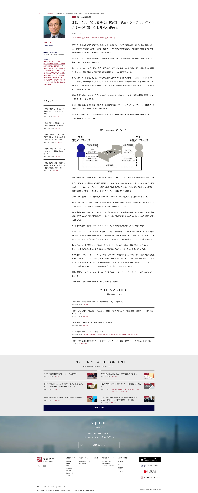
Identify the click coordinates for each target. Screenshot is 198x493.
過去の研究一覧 (82, 463)
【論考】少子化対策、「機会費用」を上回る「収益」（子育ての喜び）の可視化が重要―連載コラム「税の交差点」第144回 (113, 313)
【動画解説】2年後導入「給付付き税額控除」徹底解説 (54, 125)
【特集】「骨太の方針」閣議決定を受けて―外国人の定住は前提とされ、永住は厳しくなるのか (54, 138)
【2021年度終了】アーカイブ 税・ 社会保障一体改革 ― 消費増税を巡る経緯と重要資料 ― (54, 64)
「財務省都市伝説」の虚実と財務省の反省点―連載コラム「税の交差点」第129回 (54, 166)
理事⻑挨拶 (68, 461)
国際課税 (79, 37)
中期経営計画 (69, 468)
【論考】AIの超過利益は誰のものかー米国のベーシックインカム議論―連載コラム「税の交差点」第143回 (113, 341)
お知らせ (120, 461)
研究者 (96, 458)
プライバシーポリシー (49, 486)
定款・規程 (68, 470)
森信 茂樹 (48, 42)
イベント (120, 464)
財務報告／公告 (69, 473)
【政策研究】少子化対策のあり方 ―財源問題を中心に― (127, 387)
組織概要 (68, 463)
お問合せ (120, 468)
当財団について (70, 458)
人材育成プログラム (108, 458)
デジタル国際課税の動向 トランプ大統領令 (70, 376)
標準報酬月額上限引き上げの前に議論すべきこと (127, 376)
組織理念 (68, 465)
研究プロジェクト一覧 (84, 461)
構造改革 (94, 37)
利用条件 (39, 486)
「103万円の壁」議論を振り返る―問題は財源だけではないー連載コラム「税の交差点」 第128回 (127, 399)
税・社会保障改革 (49, 13)
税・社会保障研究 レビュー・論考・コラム (113, 332)
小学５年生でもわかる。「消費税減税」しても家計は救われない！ (54, 113)
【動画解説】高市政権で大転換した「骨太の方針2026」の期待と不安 (113, 302)
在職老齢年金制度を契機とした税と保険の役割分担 (70, 399)
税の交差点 (110, 37)
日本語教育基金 (106, 463)
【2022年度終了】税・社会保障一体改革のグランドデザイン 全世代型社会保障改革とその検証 (54, 71)
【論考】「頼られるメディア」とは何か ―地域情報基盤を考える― (54, 152)
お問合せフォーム (99, 445)
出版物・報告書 (123, 458)
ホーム (39, 13)
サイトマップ (61, 486)
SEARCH (121, 471)
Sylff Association (106, 461)
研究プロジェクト (84, 458)
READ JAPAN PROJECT (107, 465)
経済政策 (86, 37)
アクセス (68, 475)
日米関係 (102, 37)
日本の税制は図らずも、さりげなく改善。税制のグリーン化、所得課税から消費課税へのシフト (70, 387)
